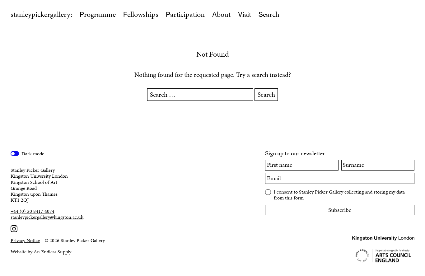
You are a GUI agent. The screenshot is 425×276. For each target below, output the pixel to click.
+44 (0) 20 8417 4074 (32, 211)
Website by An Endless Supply (41, 251)
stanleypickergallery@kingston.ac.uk (47, 217)
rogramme (98, 14)
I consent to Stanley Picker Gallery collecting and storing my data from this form (339, 194)
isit (244, 14)
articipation (185, 14)
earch (269, 14)
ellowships (140, 14)
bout (221, 14)
